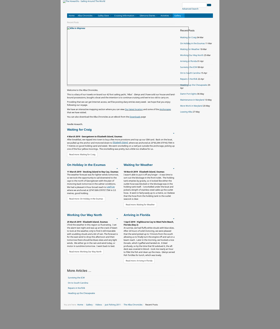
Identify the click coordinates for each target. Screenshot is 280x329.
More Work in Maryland (191, 105)
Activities (165, 15)
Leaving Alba (186, 111)
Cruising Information (124, 15)
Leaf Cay (111, 186)
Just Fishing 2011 (113, 304)
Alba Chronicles (85, 15)
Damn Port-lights (188, 93)
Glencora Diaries (148, 15)
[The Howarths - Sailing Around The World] (84, 1)
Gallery (177, 15)
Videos (98, 304)
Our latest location (134, 109)
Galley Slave (103, 15)
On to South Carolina (78, 282)
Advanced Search (190, 8)
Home (72, 15)
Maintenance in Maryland (192, 99)
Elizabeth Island (120, 142)
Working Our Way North (192, 55)
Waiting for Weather (190, 49)
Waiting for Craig (188, 37)
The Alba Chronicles (133, 304)
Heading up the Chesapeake (81, 293)
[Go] (209, 5)
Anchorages (165, 109)
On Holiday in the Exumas (192, 43)
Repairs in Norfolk (76, 288)
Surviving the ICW (76, 277)
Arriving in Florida (188, 61)
